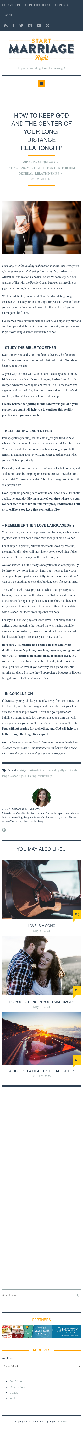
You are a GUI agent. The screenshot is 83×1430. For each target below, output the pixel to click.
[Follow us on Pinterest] (46, 25)
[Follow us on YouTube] (38, 25)
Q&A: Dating (27, 776)
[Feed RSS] (6, 25)
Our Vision (11, 5)
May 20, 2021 (41, 931)
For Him (68, 167)
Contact (62, 5)
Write (10, 15)
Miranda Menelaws (38, 162)
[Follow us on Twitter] (21, 25)
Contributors (37, 5)
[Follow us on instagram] (30, 25)
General (26, 173)
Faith (41, 167)
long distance (10, 776)
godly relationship (68, 770)
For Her (53, 167)
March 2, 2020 (42, 1076)
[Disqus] (41, 1139)
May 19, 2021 (41, 1007)
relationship (45, 776)
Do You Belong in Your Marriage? (41, 1001)
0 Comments (41, 179)
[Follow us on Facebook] (13, 25)
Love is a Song (41, 925)
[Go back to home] (41, 47)
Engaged (27, 167)
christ (20, 770)
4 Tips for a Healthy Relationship (41, 1070)
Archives (7, 1358)
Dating (12, 167)
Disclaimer (62, 1421)
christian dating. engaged (40, 770)
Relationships (47, 173)
